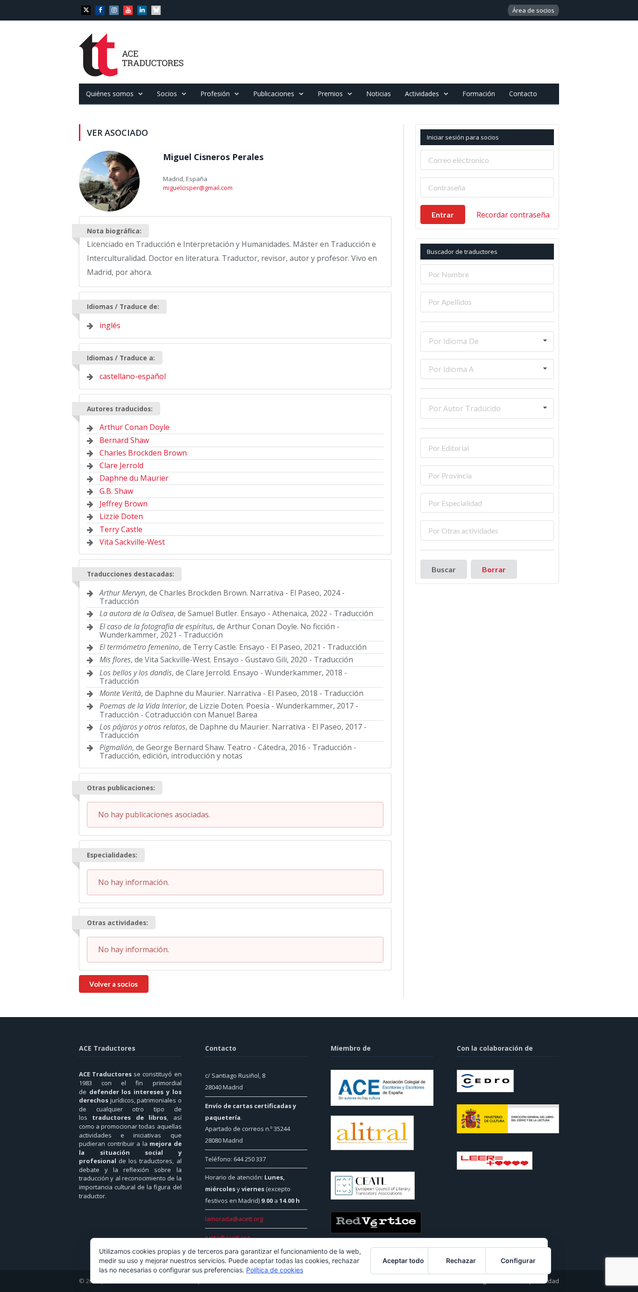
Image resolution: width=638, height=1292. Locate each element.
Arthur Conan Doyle (134, 427)
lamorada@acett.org (234, 1219)
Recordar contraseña (513, 215)
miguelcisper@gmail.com (198, 187)
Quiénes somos (110, 93)
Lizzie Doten (121, 516)
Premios (330, 93)
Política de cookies (274, 1270)
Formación (478, 93)
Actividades (422, 93)
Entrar (443, 214)
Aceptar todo (403, 1260)
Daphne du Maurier (134, 478)
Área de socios (533, 10)
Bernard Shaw (124, 440)
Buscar (444, 569)
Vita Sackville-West (132, 542)
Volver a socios (113, 984)
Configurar (518, 1260)
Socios (167, 93)
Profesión (215, 93)
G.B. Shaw (116, 491)
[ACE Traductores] (131, 52)
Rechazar (461, 1260)
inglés (110, 325)
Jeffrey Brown (123, 504)
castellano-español (132, 376)
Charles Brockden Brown (143, 453)
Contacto (523, 93)
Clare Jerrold (121, 465)
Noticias (378, 93)
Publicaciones (273, 93)
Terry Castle (120, 529)
